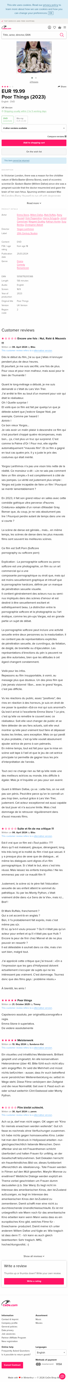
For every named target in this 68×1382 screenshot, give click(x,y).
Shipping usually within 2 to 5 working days (25, 111)
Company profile (10, 1323)
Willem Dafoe (36, 215)
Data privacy (8, 1330)
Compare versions (56, 136)
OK (51, 13)
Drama (20, 261)
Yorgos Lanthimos (25, 229)
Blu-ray (21, 119)
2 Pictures (34, 82)
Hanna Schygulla (51, 218)
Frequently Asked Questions (16, 1350)
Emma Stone (23, 215)
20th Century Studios (27, 233)
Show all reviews (33, 1256)
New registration (10, 1341)
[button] (32, 77)
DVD (7, 119)
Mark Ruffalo (50, 215)
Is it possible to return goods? (16, 1354)
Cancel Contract (12, 1365)
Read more (33, 203)
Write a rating (34, 1281)
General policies (9, 1326)
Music (38, 1319)
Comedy (21, 265)
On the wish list (34, 151)
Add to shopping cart (34, 142)
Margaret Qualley (37, 221)
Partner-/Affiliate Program (14, 1337)
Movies (39, 1323)
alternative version (43, 350)
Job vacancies (8, 1334)
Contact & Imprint (10, 1319)
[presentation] (49, 52)
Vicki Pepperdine (33, 218)
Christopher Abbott (34, 225)
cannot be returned (21, 160)
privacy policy (50, 5)
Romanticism (23, 268)
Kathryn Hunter (53, 221)
